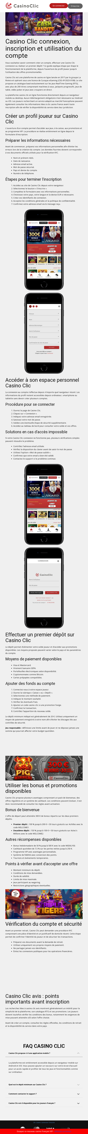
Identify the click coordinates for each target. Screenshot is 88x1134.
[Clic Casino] (22, 5)
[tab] (44, 1053)
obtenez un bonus (62, 1131)
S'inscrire (75, 6)
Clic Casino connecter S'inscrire (44, 1122)
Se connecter (59, 5)
